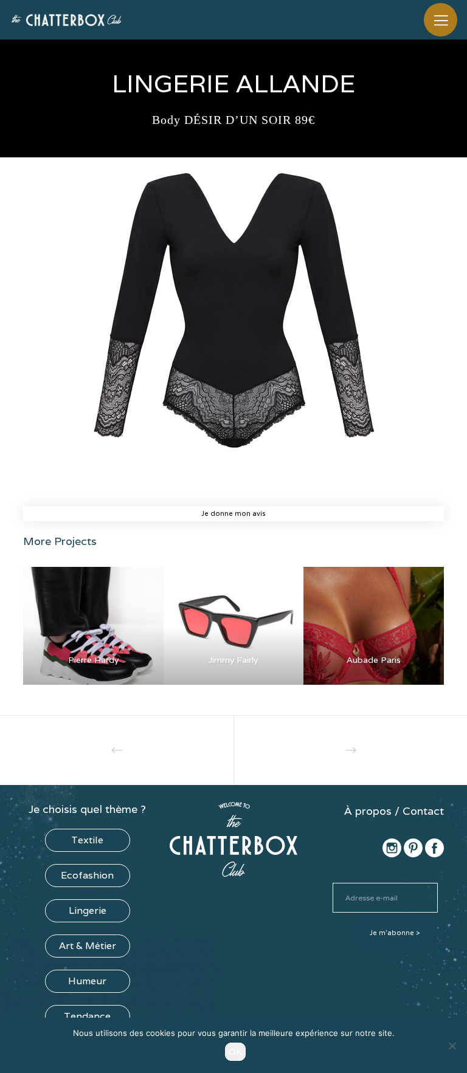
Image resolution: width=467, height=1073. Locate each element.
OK (235, 1051)
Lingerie (87, 910)
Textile (87, 840)
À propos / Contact (394, 811)
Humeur (87, 981)
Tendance (87, 1016)
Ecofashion (87, 875)
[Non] (452, 1046)
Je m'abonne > (395, 932)
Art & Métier (87, 945)
